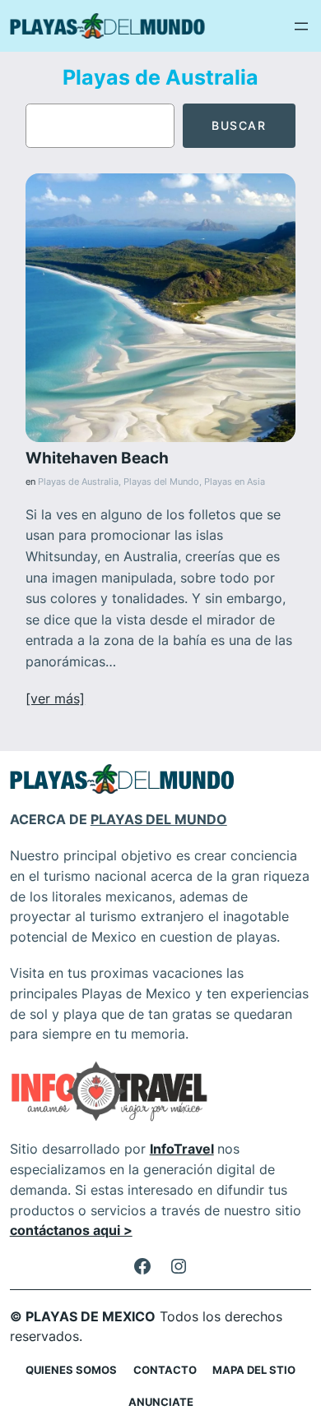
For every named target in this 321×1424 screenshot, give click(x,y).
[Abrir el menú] (301, 26)
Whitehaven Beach (97, 458)
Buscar (239, 125)
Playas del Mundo (161, 482)
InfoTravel (182, 1149)
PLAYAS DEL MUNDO (159, 819)
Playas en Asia (234, 482)
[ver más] (55, 698)
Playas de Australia (78, 482)
